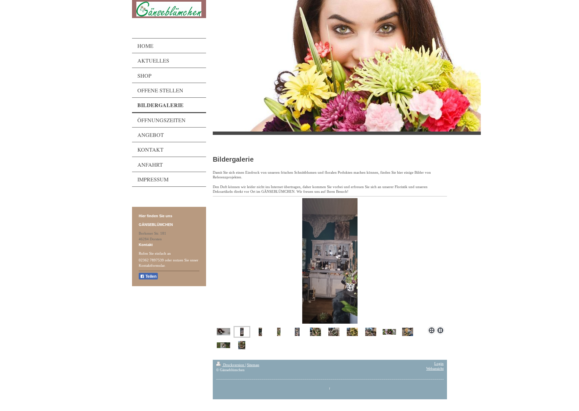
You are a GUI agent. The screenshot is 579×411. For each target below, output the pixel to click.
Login (439, 363)
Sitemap (253, 365)
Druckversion (233, 365)
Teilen (150, 276)
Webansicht (435, 369)
